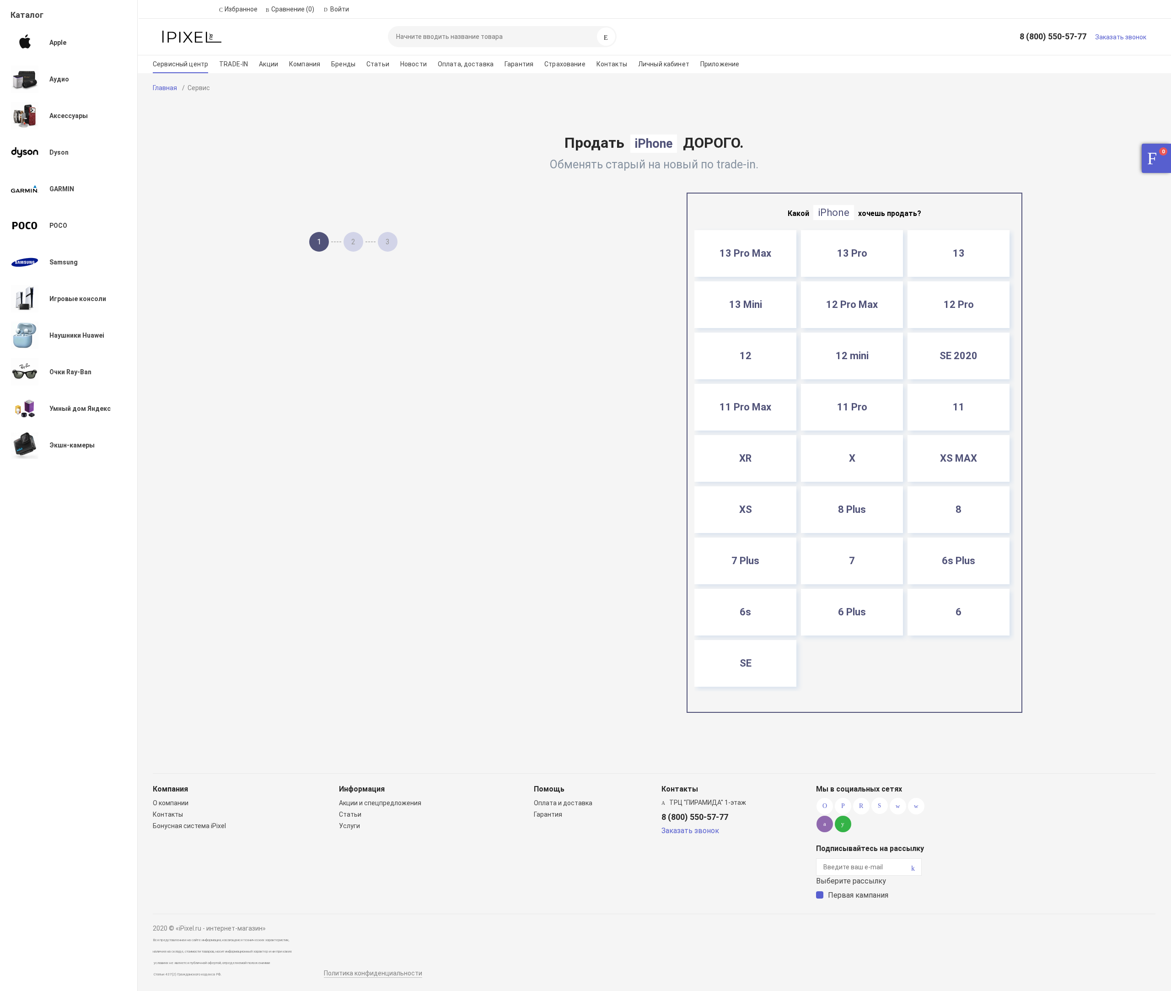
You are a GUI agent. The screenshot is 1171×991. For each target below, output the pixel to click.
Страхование (565, 64)
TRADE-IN (233, 64)
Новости (413, 64)
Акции (268, 64)
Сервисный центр (180, 64)
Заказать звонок (1120, 37)
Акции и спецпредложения (380, 803)
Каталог (27, 15)
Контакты (611, 64)
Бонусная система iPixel (189, 825)
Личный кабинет (663, 64)
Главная (165, 88)
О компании (170, 803)
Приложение (719, 64)
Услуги (349, 825)
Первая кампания (858, 895)
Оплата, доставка (466, 64)
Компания (304, 64)
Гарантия (519, 64)
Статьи (377, 64)
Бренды (343, 64)
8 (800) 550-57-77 (1053, 36)
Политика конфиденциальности (373, 973)
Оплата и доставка (563, 803)
